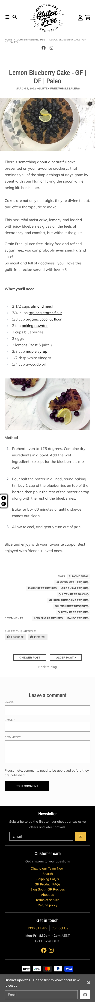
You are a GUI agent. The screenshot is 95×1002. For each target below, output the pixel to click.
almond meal (42, 306)
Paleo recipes (78, 618)
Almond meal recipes (72, 582)
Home (8, 39)
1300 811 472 (37, 928)
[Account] (80, 17)
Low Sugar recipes (48, 618)
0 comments (14, 618)
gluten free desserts (72, 606)
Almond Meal (78, 576)
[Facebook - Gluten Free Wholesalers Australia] (44, 48)
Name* (10, 702)
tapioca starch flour (45, 312)
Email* (10, 719)
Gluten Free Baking (74, 594)
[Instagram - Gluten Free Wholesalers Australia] (51, 48)
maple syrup (37, 351)
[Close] (88, 982)
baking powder (35, 325)
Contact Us (59, 928)
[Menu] (7, 17)
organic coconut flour (44, 319)
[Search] (15, 17)
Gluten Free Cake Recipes (69, 600)
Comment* (13, 737)
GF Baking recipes (75, 588)
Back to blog (47, 667)
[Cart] (87, 17)
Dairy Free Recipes (42, 588)
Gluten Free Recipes (31, 39)
